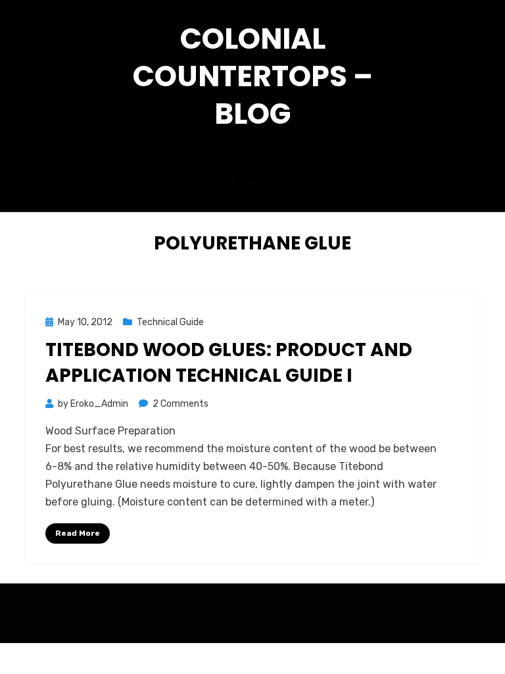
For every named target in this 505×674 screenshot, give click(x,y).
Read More (77, 533)
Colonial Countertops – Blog (253, 76)
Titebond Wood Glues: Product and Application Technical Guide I (228, 362)
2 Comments (180, 403)
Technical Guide (170, 322)
